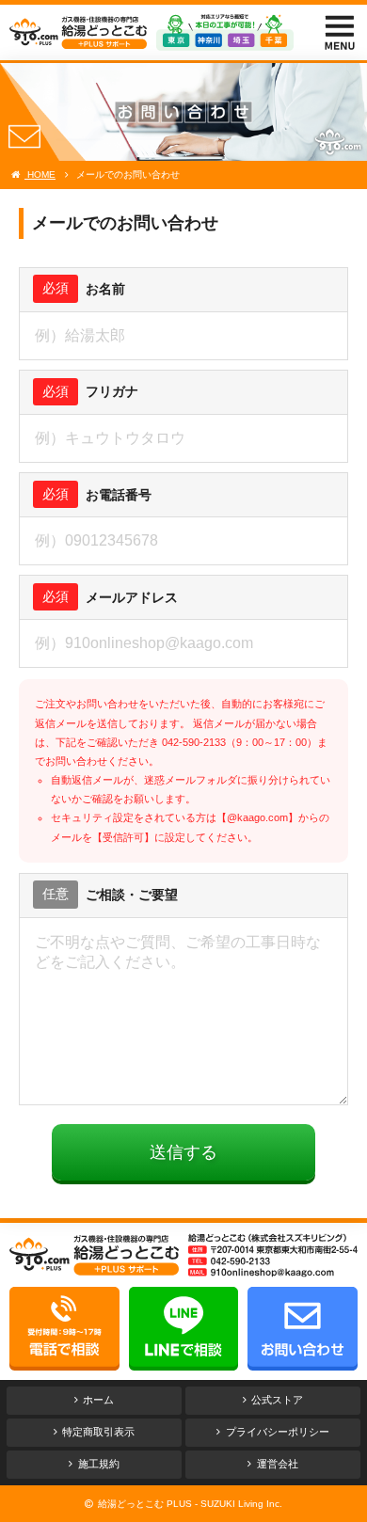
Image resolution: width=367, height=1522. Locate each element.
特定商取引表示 (98, 1431)
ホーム (98, 1399)
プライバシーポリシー (277, 1431)
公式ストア (277, 1399)
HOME (40, 174)
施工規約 (99, 1463)
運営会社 (277, 1463)
